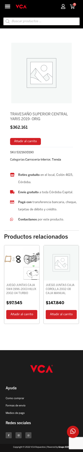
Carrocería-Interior (37, 159)
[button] (7, 6)
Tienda (56, 159)
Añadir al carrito (25, 141)
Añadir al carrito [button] (21, 314)
